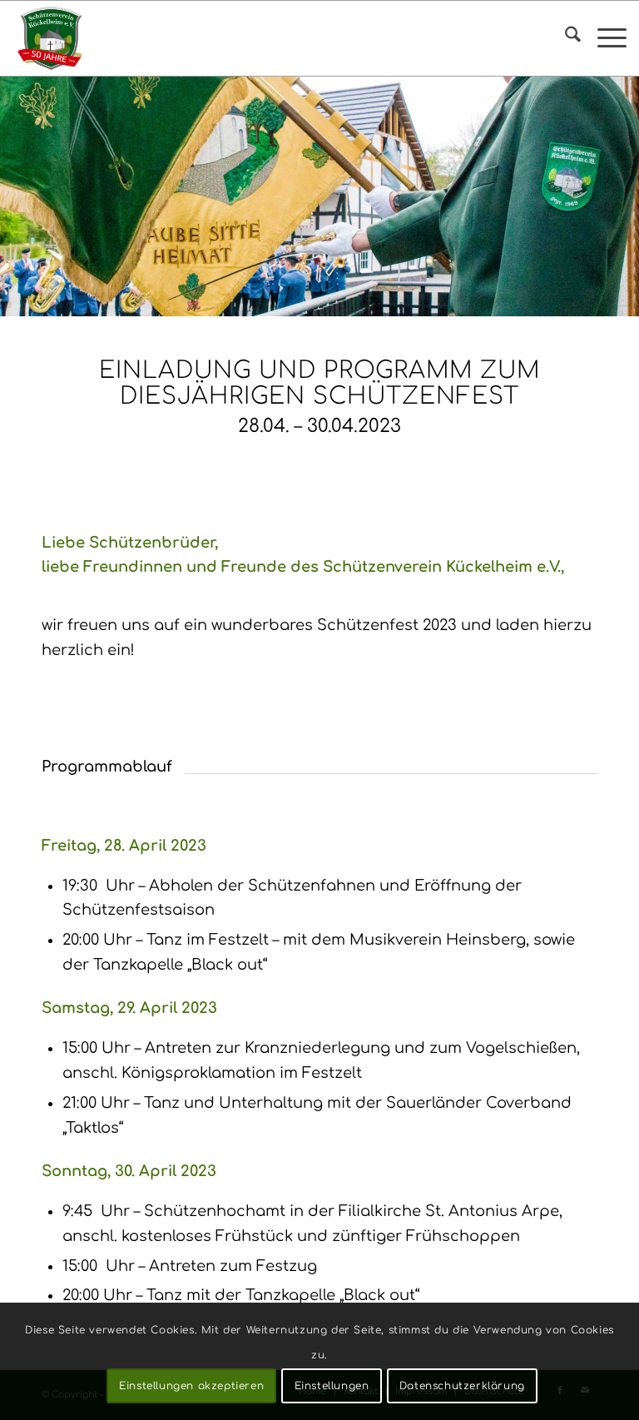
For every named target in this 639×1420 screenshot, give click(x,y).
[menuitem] (564, 38)
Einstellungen (332, 1386)
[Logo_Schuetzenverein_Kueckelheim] (49, 38)
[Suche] (564, 38)
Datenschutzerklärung (462, 1386)
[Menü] (604, 38)
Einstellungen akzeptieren (191, 1386)
